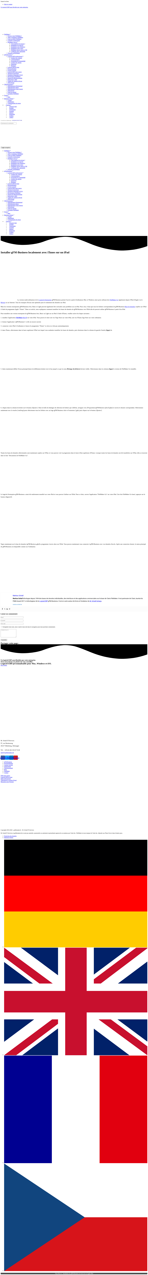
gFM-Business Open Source (15, 89)
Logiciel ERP (43, 601)
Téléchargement (8, 84)
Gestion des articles (16, 62)
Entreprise (13, 64)
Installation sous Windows (18, 47)
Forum (6, 95)
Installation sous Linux (17, 48)
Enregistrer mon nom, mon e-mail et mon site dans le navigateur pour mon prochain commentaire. (29, 627)
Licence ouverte (12, 70)
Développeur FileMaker (14, 76)
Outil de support (12, 92)
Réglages (13, 65)
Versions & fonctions (13, 73)
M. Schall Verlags (95, 601)
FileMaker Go (114, 300)
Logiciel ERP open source (15, 72)
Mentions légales (8, 98)
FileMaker (7, 34)
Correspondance (15, 59)
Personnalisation (12, 69)
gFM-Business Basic (13, 87)
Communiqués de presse (14, 103)
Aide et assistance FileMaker (15, 37)
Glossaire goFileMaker (14, 53)
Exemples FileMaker (13, 93)
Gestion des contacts (16, 58)
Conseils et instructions (14, 40)
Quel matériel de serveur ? (18, 44)
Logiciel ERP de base (13, 67)
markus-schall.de (17, 604)
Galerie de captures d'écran (15, 81)
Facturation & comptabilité (18, 61)
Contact (10, 100)
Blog (9, 97)
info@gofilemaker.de (7, 752)
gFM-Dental (11, 82)
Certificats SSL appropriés (18, 51)
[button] (4, 665)
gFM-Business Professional (15, 86)
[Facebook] (2, 609)
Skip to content (8, 4)
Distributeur (11, 102)
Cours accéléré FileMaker (14, 39)
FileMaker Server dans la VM (19, 50)
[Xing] (9, 609)
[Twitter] (5, 609)
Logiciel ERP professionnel (15, 56)
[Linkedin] (7, 609)
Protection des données (10, 836)
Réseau (3, 302)
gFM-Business (8, 54)
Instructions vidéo (12, 79)
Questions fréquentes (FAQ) (15, 75)
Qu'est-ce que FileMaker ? (15, 36)
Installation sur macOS (17, 45)
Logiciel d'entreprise (45, 300)
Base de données (130, 307)
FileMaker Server (12, 42)
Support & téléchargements (15, 78)
